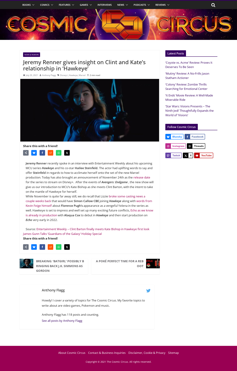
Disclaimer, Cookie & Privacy (146, 353)
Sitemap (173, 353)
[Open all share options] (26, 153)
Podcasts (140, 4)
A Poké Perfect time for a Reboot (119, 263)
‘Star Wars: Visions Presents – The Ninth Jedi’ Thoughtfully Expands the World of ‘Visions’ (189, 110)
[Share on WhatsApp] (58, 153)
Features (64, 4)
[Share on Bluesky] (34, 153)
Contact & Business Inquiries (107, 353)
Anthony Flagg (49, 75)
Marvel (82, 75)
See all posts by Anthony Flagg (62, 321)
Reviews (160, 4)
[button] (33, 4)
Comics (44, 4)
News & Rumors (31, 54)
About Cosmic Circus (71, 353)
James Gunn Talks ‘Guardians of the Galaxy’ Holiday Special (62, 234)
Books (26, 4)
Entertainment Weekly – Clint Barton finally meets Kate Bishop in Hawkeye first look (92, 229)
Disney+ (64, 75)
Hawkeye (73, 75)
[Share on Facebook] (42, 153)
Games (84, 4)
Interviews (105, 4)
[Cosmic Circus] (118, 11)
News (120, 4)
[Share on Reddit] (50, 153)
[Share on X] (67, 153)
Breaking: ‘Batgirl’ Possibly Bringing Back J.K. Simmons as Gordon (60, 265)
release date (141, 177)
